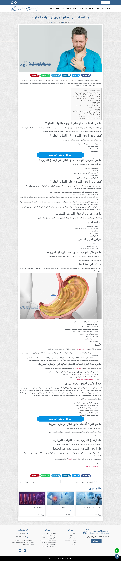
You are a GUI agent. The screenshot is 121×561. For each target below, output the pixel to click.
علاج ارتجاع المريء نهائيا (81, 349)
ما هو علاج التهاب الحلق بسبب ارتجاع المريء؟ (87, 105)
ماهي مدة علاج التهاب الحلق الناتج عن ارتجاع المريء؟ (85, 111)
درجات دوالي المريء (39, 507)
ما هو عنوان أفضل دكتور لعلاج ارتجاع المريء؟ (87, 114)
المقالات (51, 8)
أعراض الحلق (95, 102)
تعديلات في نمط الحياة (93, 107)
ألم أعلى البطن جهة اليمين (66, 507)
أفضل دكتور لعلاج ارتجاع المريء (90, 113)
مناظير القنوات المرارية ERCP (49, 542)
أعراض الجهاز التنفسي (93, 103)
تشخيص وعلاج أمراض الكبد (50, 533)
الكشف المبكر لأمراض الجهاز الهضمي (47, 546)
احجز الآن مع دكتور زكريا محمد (60, 155)
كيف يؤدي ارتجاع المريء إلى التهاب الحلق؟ (87, 95)
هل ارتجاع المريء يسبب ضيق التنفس (86, 379)
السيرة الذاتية (99, 8)
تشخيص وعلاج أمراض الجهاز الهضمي (48, 535)
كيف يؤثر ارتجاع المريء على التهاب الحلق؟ (87, 98)
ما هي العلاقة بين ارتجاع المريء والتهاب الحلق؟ (86, 93)
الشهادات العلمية (82, 8)
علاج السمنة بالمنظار (51, 544)
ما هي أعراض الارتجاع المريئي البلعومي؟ (88, 100)
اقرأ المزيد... (98, 510)
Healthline (95, 469)
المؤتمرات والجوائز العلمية (68, 8)
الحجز (57, 8)
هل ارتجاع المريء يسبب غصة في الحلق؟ (88, 118)
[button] (86, 75)
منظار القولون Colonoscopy (49, 537)
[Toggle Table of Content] (98, 90)
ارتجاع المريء (78, 368)
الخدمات (91, 8)
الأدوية (96, 109)
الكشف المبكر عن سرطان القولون (92, 507)
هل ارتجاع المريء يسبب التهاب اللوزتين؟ (88, 116)
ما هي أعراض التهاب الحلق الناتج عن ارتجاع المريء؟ (85, 96)
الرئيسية (107, 8)
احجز (70, 459)
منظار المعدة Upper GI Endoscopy (48, 540)
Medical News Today (92, 466)
